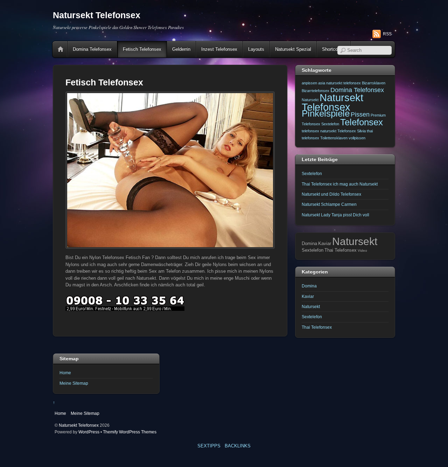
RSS (387, 34)
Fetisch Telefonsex (142, 49)
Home (60, 49)
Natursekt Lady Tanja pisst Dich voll (335, 214)
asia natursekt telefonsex (339, 83)
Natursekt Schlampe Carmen (329, 204)
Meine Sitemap (73, 383)
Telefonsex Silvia (351, 131)
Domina (309, 286)
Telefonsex (361, 122)
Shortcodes (333, 49)
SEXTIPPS (208, 445)
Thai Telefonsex (317, 327)
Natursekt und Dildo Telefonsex (331, 194)
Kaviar (308, 296)
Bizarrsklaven (373, 83)
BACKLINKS (238, 445)
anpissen (309, 83)
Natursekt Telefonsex (332, 102)
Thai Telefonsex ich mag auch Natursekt (340, 184)
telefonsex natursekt (319, 131)
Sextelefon (330, 124)
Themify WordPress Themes (129, 432)
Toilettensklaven (334, 138)
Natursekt (310, 100)
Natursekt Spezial (293, 49)
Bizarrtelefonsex (315, 91)
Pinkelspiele (326, 113)
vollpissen (357, 138)
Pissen (360, 114)
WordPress (88, 432)
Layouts (256, 49)
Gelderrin (181, 49)
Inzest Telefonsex (219, 49)
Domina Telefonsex (92, 49)
